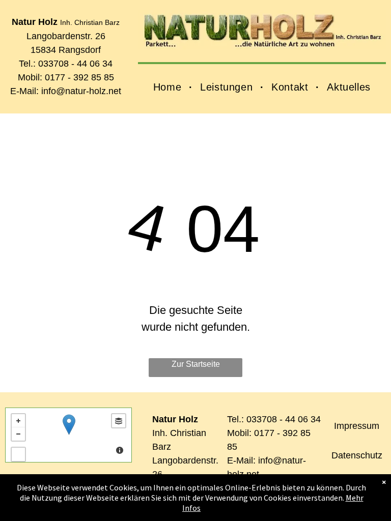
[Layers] (118, 420)
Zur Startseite (196, 364)
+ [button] (18, 420)
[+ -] (68, 435)
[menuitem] (169, 87)
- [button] (18, 434)
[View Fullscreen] (18, 454)
